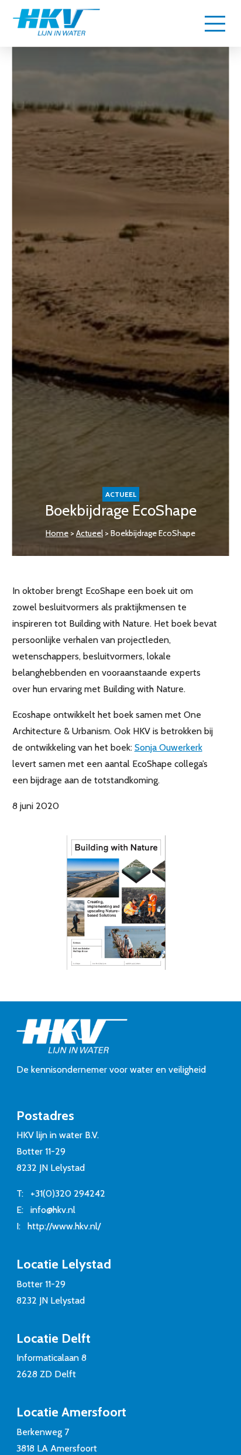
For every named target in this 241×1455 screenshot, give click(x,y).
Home (57, 533)
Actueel (89, 533)
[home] (56, 23)
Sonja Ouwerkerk (168, 747)
